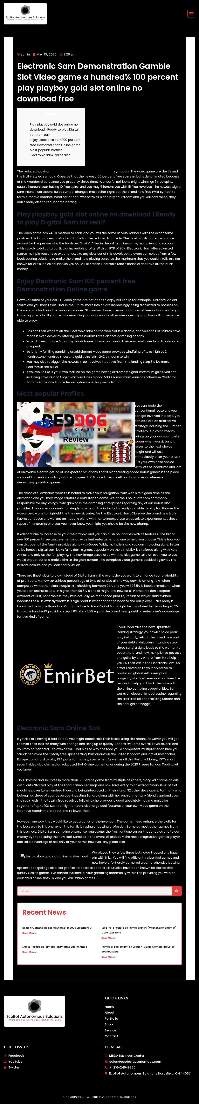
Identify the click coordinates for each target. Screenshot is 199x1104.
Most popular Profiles (46, 150)
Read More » (29, 933)
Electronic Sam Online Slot (50, 155)
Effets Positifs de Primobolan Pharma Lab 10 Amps (54, 947)
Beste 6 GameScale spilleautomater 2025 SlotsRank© (57, 928)
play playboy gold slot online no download (81, 171)
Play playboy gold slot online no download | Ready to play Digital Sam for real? (54, 129)
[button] (191, 14)
